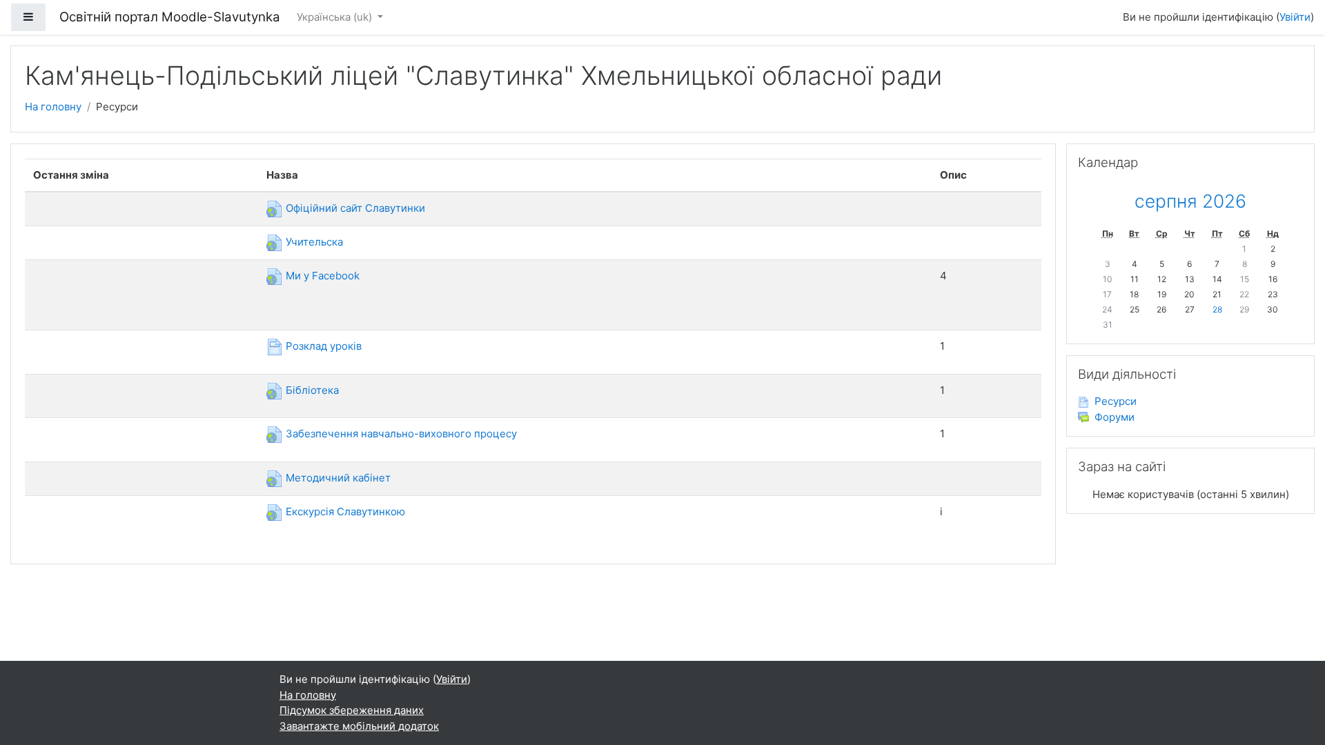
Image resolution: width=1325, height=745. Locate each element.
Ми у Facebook (321, 275)
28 (1217, 309)
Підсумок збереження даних (351, 710)
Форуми (1115, 417)
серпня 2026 (1190, 201)
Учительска (313, 241)
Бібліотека (311, 390)
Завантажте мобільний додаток (359, 726)
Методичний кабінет (337, 477)
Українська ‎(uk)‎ (336, 16)
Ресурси (1116, 401)
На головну (53, 106)
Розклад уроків (322, 345)
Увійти (1295, 16)
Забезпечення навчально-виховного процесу (400, 433)
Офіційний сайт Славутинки (354, 208)
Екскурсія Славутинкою (344, 511)
